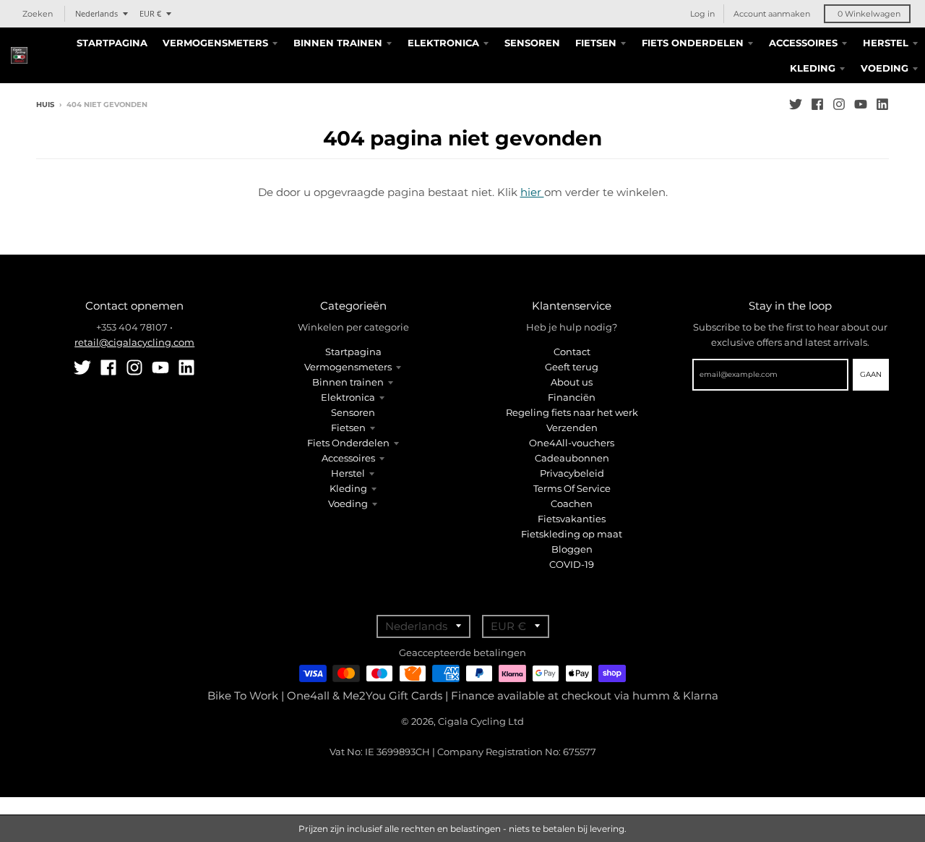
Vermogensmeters (348, 367)
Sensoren (353, 412)
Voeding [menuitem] (884, 68)
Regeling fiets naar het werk (572, 412)
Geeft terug (571, 367)
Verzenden (572, 427)
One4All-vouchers (571, 442)
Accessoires (348, 458)
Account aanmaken (771, 14)
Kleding (348, 488)
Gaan (871, 374)
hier (532, 192)
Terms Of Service (572, 488)
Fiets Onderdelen (348, 442)
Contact (572, 351)
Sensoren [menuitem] (532, 42)
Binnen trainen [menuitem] (337, 42)
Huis (45, 104)
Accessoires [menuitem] (803, 42)
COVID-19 (571, 564)
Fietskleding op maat (571, 534)
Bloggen (572, 549)
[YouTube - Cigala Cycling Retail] (860, 104)
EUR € (150, 13)
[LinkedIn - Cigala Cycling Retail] (882, 104)
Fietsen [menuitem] (595, 42)
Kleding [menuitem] (812, 68)
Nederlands (96, 13)
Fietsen (348, 427)
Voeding (348, 503)
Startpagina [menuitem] (112, 42)
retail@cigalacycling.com (134, 342)
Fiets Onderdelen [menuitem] (693, 42)
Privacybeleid (572, 473)
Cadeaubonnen (572, 458)
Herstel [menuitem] (885, 42)
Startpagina (353, 351)
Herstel (348, 473)
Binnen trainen (348, 382)
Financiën (571, 397)
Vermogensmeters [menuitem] (215, 42)
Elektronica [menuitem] (443, 42)
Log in (702, 14)
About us (572, 382)
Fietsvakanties (572, 518)
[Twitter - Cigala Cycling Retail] (795, 104)
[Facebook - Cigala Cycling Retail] (817, 104)
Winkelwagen (869, 14)
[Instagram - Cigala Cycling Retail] (839, 104)
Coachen (572, 503)
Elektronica (348, 397)
